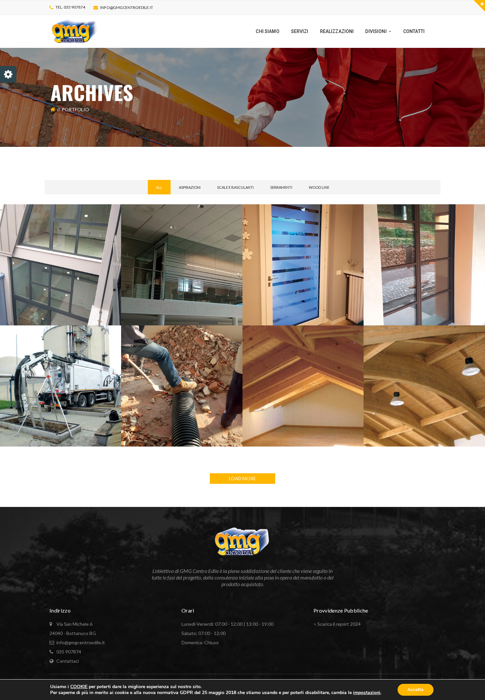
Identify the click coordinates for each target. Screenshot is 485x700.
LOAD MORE (242, 478)
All (159, 187)
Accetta (415, 689)
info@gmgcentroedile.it (126, 7)
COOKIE (78, 686)
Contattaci (67, 661)
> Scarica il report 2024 (337, 624)
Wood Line (319, 187)
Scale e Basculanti (235, 187)
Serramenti (281, 187)
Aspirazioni (190, 187)
